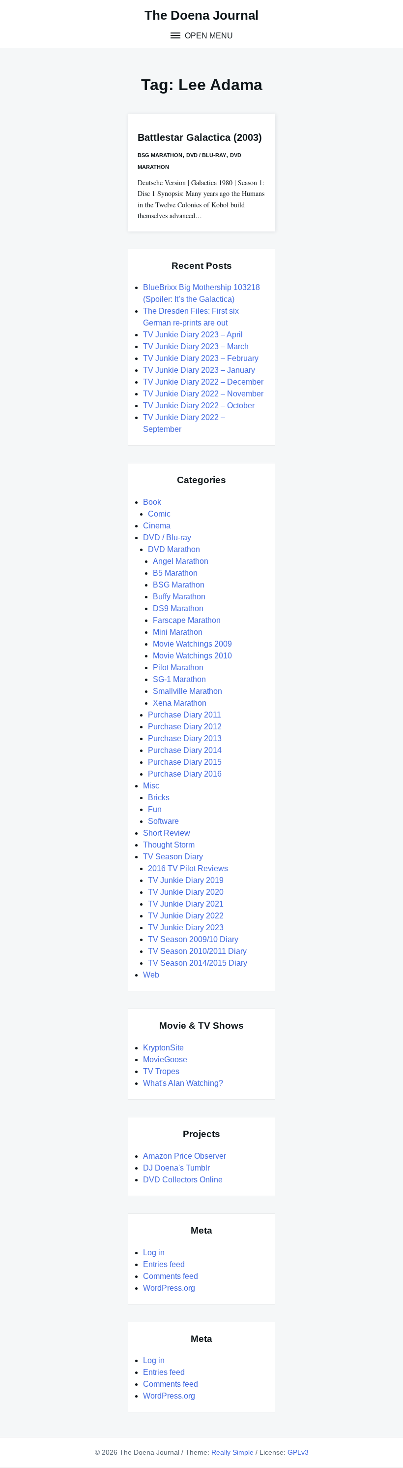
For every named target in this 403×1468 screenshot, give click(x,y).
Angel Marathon (180, 561)
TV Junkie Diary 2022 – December (203, 382)
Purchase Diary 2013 (185, 738)
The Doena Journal (201, 15)
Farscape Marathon (187, 620)
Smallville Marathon (187, 691)
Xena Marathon (179, 703)
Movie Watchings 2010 (192, 656)
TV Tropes (161, 1071)
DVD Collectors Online (183, 1179)
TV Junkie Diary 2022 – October (199, 405)
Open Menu (208, 36)
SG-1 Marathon (179, 679)
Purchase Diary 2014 (185, 750)
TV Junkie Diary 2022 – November (203, 394)
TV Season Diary (173, 856)
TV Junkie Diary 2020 (186, 892)
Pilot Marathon (178, 667)
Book (152, 502)
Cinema (157, 526)
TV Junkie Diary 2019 (186, 880)
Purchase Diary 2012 (185, 726)
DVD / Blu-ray (206, 155)
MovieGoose (165, 1059)
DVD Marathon (174, 549)
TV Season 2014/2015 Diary (197, 963)
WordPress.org (169, 1288)
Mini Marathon (177, 632)
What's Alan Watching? (183, 1083)
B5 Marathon (175, 573)
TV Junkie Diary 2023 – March (196, 346)
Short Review (166, 833)
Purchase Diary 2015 (185, 762)
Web (151, 975)
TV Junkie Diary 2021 (186, 904)
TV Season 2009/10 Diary (193, 939)
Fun (155, 809)
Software (163, 821)
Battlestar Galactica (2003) (200, 137)
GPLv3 (298, 1452)
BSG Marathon (160, 155)
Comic (159, 514)
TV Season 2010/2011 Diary (197, 951)
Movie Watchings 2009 (192, 644)
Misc (151, 786)
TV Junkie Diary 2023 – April (193, 334)
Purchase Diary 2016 (185, 774)
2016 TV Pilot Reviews (188, 868)
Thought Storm (169, 845)
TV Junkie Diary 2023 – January (199, 370)
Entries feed (164, 1264)
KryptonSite (163, 1048)
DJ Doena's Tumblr (176, 1168)
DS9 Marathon (178, 608)
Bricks (159, 797)
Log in (154, 1252)
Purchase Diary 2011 (184, 715)
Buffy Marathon (179, 596)
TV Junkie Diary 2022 (186, 916)
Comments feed (170, 1276)
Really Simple (232, 1452)
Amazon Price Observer (184, 1156)
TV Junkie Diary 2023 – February (201, 358)
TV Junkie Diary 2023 (186, 927)
